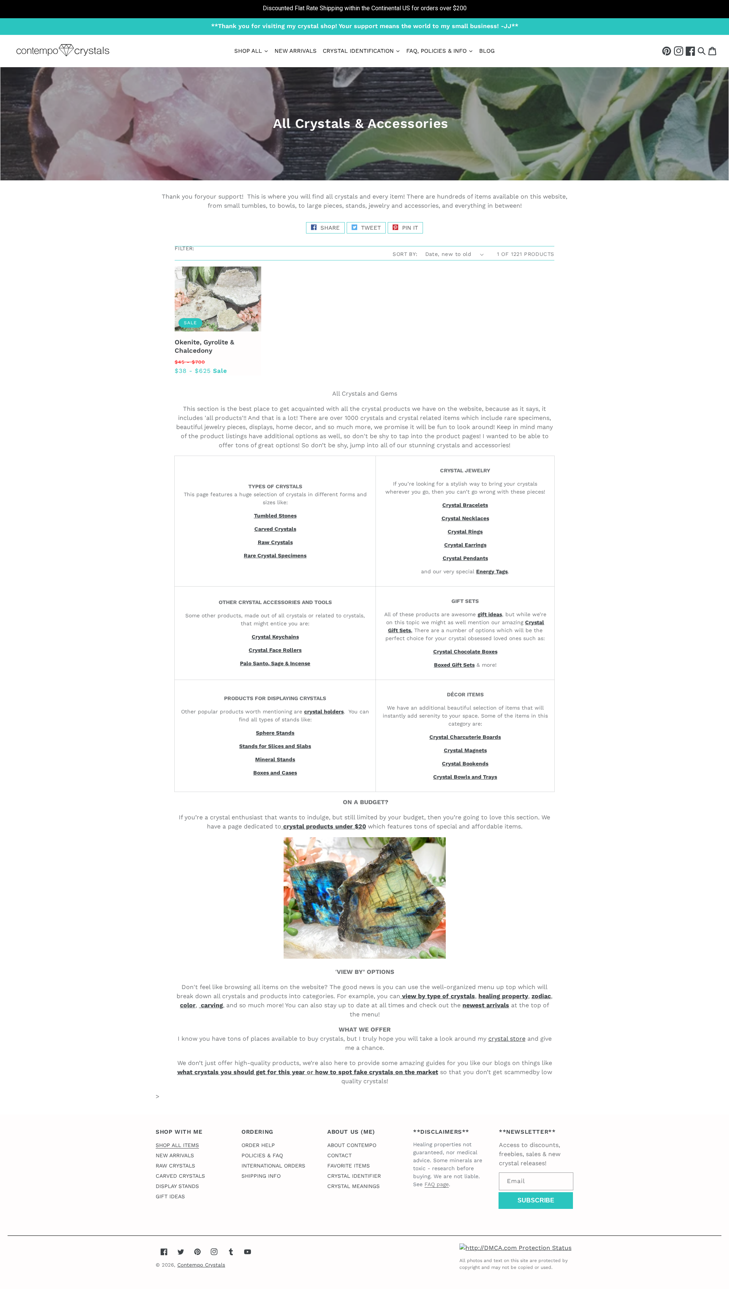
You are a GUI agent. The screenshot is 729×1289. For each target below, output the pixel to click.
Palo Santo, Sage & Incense (275, 663)
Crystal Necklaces (465, 518)
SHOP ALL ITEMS (177, 1145)
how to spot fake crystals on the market (376, 1072)
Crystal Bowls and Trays (465, 777)
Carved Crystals (275, 529)
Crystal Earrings (465, 545)
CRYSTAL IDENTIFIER (354, 1176)
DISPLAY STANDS (177, 1186)
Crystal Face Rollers (275, 650)
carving (211, 1005)
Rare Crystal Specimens (275, 555)
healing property (503, 996)
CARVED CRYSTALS (180, 1176)
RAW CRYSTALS (175, 1166)
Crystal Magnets (465, 750)
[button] (701, 50)
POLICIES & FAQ (262, 1155)
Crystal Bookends (465, 763)
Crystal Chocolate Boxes (465, 651)
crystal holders (324, 711)
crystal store (506, 1038)
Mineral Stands (275, 759)
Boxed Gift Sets (454, 665)
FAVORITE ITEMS (348, 1166)
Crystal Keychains (275, 637)
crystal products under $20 (324, 826)
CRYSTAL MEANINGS (353, 1186)
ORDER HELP (258, 1145)
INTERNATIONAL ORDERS (273, 1166)
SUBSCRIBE (536, 1200)
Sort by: (405, 254)
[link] (364, 9)
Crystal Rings (465, 532)
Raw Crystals (275, 542)
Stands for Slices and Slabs (275, 746)
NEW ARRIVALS (175, 1155)
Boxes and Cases (275, 773)
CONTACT (339, 1155)
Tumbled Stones (275, 516)
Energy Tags (492, 571)
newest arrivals (485, 1005)
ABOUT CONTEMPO (351, 1145)
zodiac (541, 996)
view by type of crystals (438, 996)
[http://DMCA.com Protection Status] (515, 1247)
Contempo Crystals (201, 1265)
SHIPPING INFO (261, 1176)
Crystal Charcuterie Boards (465, 737)
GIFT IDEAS (170, 1196)
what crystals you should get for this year (241, 1072)
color (188, 1005)
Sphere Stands (275, 733)
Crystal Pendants (465, 558)
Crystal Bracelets (465, 505)
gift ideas (490, 614)
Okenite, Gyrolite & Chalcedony (204, 346)
